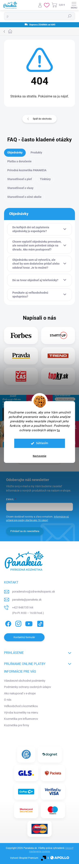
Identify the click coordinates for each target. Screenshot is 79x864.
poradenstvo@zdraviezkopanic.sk (33, 591)
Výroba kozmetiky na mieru (21, 712)
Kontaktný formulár (24, 637)
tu (58, 430)
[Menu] (74, 5)
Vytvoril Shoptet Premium (24, 858)
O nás (7, 699)
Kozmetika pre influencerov (21, 718)
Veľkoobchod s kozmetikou (21, 706)
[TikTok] (39, 623)
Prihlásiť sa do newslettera (24, 531)
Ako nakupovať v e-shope (20, 693)
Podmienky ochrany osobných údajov (27, 687)
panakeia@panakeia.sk (27, 599)
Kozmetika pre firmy (16, 725)
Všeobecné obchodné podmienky (24, 680)
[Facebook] (7, 623)
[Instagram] (17, 623)
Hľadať (70, 16)
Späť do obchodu (42, 118)
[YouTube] (28, 623)
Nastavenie (39, 456)
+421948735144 (22, 607)
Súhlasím (42, 443)
